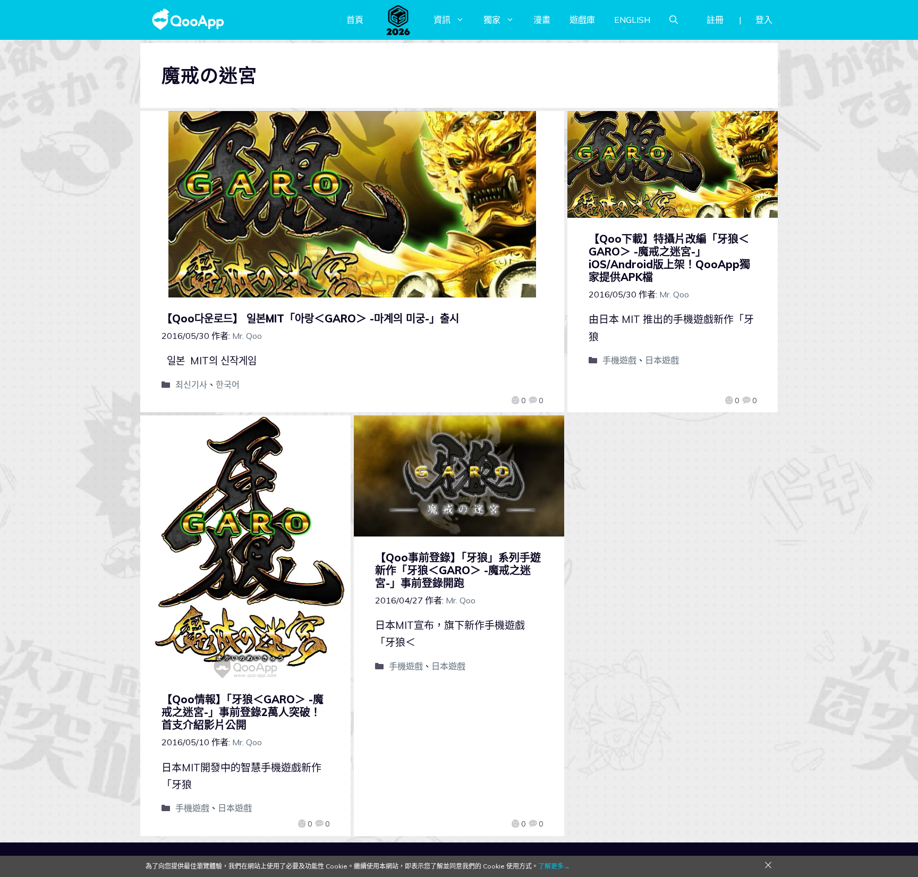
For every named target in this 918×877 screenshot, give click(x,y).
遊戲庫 (582, 19)
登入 (763, 19)
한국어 (228, 384)
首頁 (354, 19)
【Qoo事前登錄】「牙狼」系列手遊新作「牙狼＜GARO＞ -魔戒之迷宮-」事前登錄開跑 (458, 570)
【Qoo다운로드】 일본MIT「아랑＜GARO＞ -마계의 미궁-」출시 (310, 318)
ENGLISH (632, 19)
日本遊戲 (662, 360)
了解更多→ (554, 866)
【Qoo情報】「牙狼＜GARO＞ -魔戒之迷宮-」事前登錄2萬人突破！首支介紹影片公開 (243, 712)
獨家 (491, 19)
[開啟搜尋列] (673, 19)
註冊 (715, 19)
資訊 (442, 19)
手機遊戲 (619, 360)
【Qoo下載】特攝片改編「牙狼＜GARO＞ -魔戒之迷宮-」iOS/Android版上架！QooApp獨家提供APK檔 (669, 258)
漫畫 (541, 19)
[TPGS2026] (398, 19)
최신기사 (191, 384)
